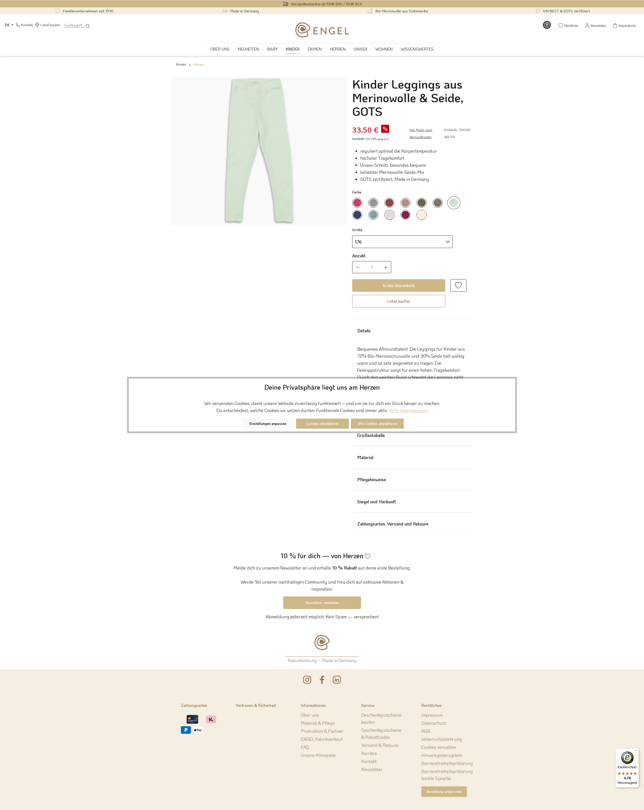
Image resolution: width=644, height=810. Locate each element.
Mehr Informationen (408, 410)
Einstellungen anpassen (267, 423)
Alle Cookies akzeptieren (377, 423)
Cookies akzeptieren (322, 423)
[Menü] (636, 752)
